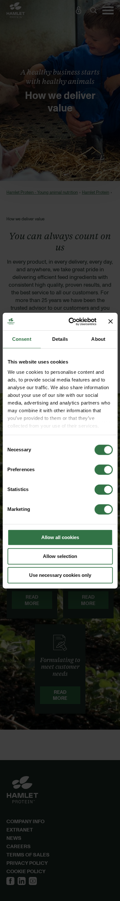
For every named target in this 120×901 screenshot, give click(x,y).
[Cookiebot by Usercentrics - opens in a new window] (71, 321)
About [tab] (98, 339)
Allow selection (60, 556)
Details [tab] (60, 339)
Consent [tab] (21, 339)
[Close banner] (110, 321)
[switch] (103, 469)
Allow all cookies (60, 537)
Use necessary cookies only (60, 575)
